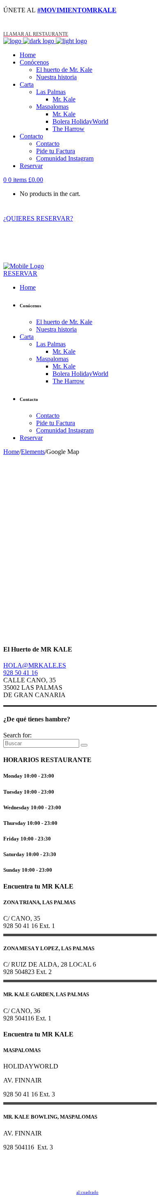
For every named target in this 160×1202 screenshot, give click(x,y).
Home (11, 451)
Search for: (17, 735)
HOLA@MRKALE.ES (34, 665)
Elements (33, 451)
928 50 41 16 (20, 672)
